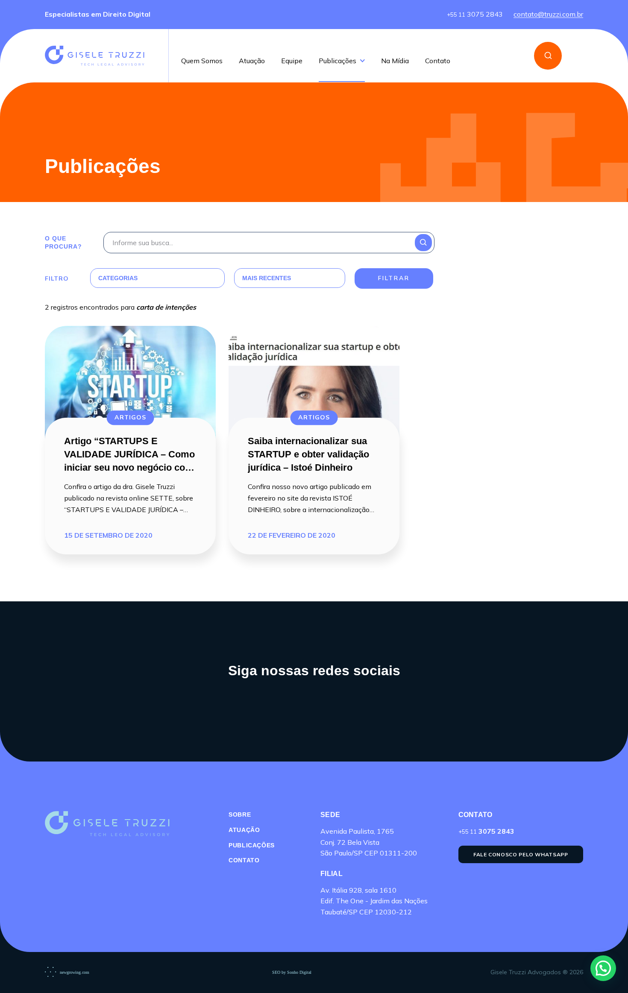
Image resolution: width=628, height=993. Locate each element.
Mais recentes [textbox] (266, 278)
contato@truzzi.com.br (548, 14)
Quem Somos (202, 61)
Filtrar (394, 278)
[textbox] (147, 278)
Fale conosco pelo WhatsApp (520, 854)
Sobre (240, 814)
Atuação (252, 61)
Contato (437, 61)
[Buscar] (548, 56)
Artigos (130, 417)
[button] (603, 968)
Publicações (337, 61)
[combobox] (147, 278)
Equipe (291, 61)
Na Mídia (395, 61)
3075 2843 (475, 14)
